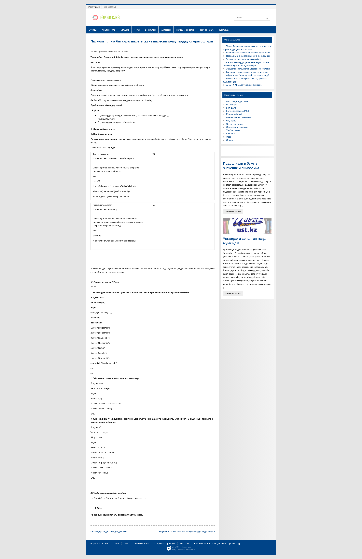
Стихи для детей (234, 124)
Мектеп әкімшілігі (234, 114)
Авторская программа (99, 544)
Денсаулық (150, 29)
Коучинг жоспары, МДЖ (237, 111)
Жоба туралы (94, 7)
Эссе (228, 137)
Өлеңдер (230, 140)
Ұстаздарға (231, 104)
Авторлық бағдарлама (237, 101)
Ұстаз (137, 29)
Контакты (184, 544)
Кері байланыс (110, 7)
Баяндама (231, 108)
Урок (117, 544)
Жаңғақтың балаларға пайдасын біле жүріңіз (248, 69)
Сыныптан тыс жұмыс (237, 127)
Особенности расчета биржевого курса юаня (248, 52)
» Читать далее (233, 211)
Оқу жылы (231, 120)
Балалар (124, 29)
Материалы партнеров (164, 544)
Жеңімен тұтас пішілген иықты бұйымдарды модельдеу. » (186, 531)
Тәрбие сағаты (207, 29)
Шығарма (223, 29)
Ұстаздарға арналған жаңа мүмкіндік (243, 59)
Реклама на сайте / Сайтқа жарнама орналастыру (217, 544)
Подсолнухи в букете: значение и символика (248, 56)
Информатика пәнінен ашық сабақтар (111, 51)
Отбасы (93, 29)
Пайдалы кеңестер (185, 29)
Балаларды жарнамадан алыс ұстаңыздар (247, 72)
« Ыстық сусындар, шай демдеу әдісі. (108, 531)
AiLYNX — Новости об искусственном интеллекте (183, 548)
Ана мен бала (108, 29)
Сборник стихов (141, 544)
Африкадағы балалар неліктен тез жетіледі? (247, 75)
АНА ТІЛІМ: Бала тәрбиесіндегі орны (244, 85)
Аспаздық (166, 29)
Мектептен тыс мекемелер (239, 117)
